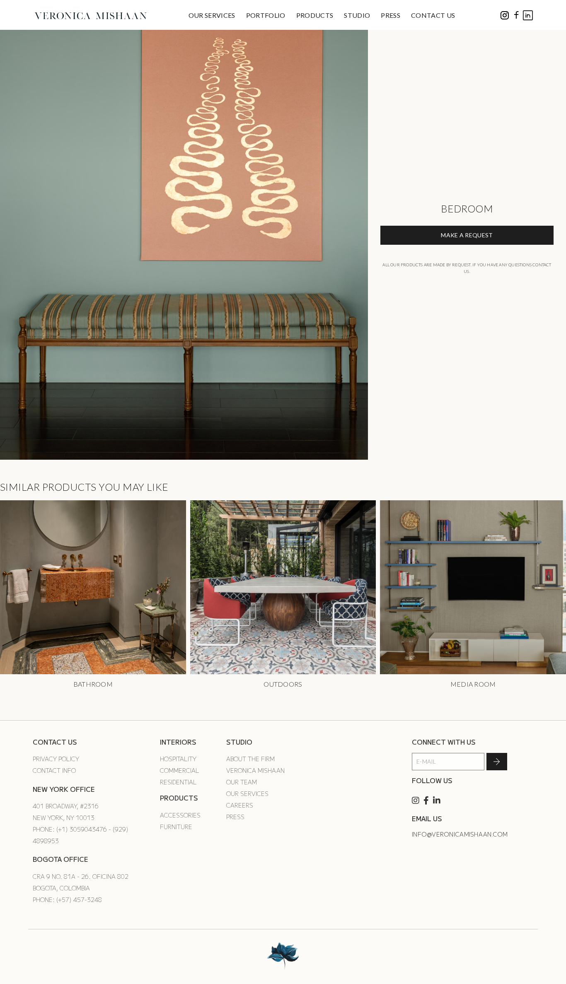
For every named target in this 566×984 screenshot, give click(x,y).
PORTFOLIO (265, 15)
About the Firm (250, 759)
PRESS (390, 15)
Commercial (179, 770)
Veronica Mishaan (255, 770)
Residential (178, 782)
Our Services (247, 793)
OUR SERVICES (212, 15)
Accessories (180, 815)
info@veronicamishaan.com (460, 834)
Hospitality (178, 759)
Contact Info (54, 770)
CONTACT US (433, 15)
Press (235, 817)
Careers (239, 805)
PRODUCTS (315, 15)
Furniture (176, 826)
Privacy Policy (56, 759)
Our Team (241, 782)
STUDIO (357, 15)
